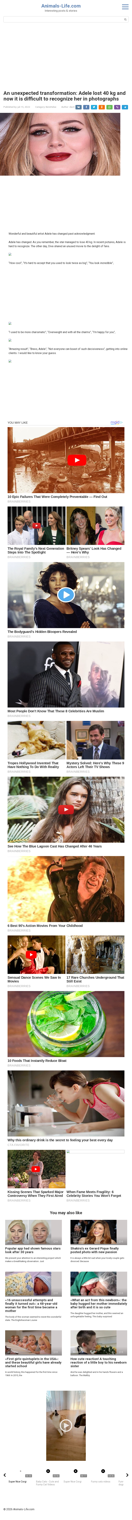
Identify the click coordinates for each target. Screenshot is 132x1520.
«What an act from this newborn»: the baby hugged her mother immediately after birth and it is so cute (98, 1303)
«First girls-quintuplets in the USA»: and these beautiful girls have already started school (33, 1362)
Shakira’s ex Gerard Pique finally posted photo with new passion (94, 1250)
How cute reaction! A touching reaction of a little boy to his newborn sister (98, 1362)
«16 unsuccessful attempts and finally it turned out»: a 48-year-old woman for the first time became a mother (31, 1305)
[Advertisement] (66, 56)
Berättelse (51, 106)
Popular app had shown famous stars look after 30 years (32, 1250)
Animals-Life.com (61, 6)
